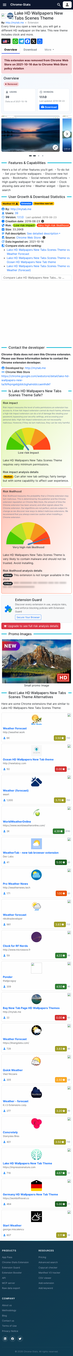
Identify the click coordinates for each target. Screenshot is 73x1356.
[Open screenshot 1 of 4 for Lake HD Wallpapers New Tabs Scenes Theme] (30, 133)
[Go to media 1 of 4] (30, 156)
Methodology (9, 1310)
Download (30, 49)
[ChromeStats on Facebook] (13, 1339)
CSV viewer (45, 1278)
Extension (33, 22)
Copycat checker (48, 1267)
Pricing (42, 1257)
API (4, 1278)
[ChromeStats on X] (20, 1339)
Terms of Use (9, 1325)
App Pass (7, 1257)
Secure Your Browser (28, 617)
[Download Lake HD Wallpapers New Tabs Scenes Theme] (53, 100)
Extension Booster (12, 1272)
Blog (4, 1315)
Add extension (46, 1283)
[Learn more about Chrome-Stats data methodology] (44, 237)
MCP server (8, 1283)
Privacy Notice (10, 1331)
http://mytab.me (15, 22)
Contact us (8, 1320)
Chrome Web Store (28, 237)
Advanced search (48, 1262)
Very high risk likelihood (53, 225)
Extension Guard (11, 1267)
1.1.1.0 (20, 217)
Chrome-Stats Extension (15, 1262)
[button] (4, 4)
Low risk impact (24, 225)
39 (16, 213)
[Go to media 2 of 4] (34, 156)
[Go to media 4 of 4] (43, 156)
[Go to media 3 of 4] (38, 156)
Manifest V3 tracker (49, 1272)
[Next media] (67, 134)
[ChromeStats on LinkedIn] (5, 1339)
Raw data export (11, 1288)
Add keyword (46, 1288)
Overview (10, 49)
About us (7, 1305)
